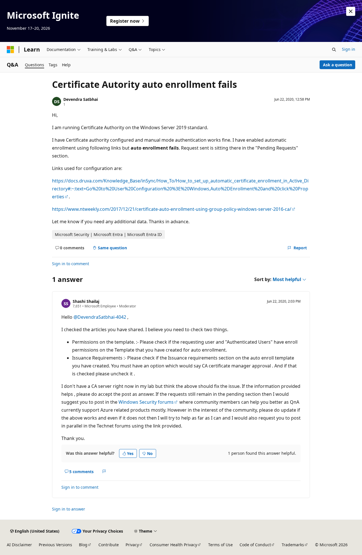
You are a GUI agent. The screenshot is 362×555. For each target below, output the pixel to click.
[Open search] (334, 49)
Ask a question (337, 64)
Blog (83, 544)
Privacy (132, 544)
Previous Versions (55, 544)
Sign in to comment (70, 263)
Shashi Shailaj (86, 301)
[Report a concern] (104, 471)
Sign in (348, 49)
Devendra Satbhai (80, 99)
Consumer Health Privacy (173, 544)
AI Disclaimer (19, 544)
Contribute (108, 544)
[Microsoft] (10, 49)
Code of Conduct (255, 544)
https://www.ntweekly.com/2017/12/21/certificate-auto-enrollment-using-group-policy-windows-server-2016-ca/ (171, 209)
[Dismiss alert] (350, 11)
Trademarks (293, 544)
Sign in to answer (68, 509)
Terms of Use (220, 544)
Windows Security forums (146, 402)
